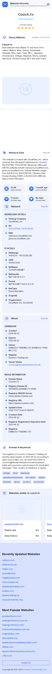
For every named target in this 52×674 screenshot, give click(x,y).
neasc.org (7, 569)
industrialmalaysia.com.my (16, 629)
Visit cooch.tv (26, 19)
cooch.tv (43, 162)
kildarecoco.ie (9, 564)
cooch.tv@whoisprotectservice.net (24, 365)
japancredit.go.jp (10, 595)
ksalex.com (8, 590)
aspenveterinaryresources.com (18, 651)
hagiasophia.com (11, 577)
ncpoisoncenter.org (12, 599)
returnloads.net (10, 582)
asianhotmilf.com (14, 524)
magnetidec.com (10, 633)
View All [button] (46, 153)
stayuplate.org (9, 638)
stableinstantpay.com (13, 586)
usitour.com (8, 560)
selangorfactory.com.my (15, 620)
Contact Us (26, 663)
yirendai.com (9, 573)
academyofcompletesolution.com (19, 642)
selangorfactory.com (13, 625)
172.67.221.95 (27, 228)
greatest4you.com (11, 616)
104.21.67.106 (14, 228)
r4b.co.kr (7, 655)
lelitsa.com (7, 646)
